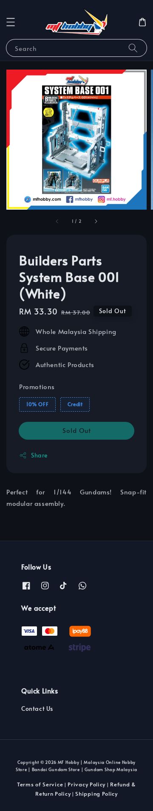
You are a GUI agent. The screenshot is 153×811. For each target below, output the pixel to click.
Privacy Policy (86, 784)
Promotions (37, 386)
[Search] (133, 47)
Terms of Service (40, 784)
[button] (10, 22)
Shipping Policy (96, 793)
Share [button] (39, 455)
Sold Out (76, 430)
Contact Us (37, 708)
